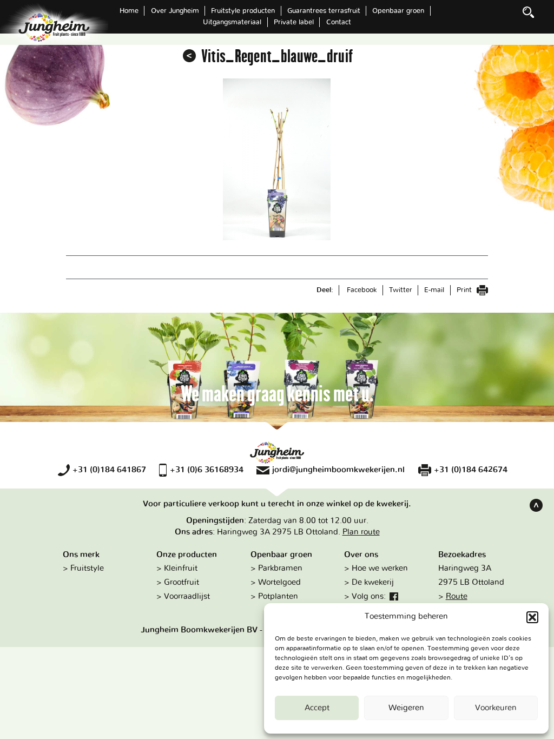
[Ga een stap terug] (189, 55)
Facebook (362, 290)
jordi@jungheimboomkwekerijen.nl (338, 470)
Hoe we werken (380, 568)
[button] (532, 617)
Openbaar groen (398, 11)
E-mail (434, 290)
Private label (294, 22)
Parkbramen (280, 568)
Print (465, 290)
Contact (338, 22)
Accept (317, 708)
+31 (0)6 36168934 (206, 470)
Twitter (400, 290)
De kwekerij (373, 582)
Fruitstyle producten (243, 11)
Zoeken (528, 11)
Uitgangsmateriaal (232, 22)
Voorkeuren (496, 708)
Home (129, 11)
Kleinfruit (180, 568)
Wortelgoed (279, 582)
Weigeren (406, 708)
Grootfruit (181, 582)
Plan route (361, 532)
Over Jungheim (175, 11)
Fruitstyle (87, 568)
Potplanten (278, 596)
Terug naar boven (536, 505)
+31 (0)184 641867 (109, 470)
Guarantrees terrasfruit (323, 11)
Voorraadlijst (187, 596)
